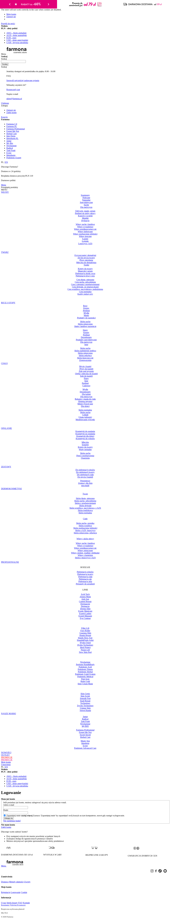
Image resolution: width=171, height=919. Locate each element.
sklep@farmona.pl (14, 98)
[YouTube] (165, 871)
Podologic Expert (13, 158)
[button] (85, 119)
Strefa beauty (12, 903)
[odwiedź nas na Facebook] (156, 871)
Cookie (24, 892)
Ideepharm (10, 155)
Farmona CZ (11, 124)
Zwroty (27, 882)
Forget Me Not (12, 131)
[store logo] (18, 54)
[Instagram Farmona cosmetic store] (152, 870)
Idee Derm (10, 136)
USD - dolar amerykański (17, 40)
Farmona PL (11, 126)
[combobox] (13, 61)
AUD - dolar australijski (16, 35)
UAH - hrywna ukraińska (17, 42)
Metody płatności (16, 882)
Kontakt (26, 903)
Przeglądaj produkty (9, 187)
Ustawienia (6, 764)
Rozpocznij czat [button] (13, 89)
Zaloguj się (11, 16)
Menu (3, 185)
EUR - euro (11, 38)
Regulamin (5, 905)
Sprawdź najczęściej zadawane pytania (22, 80)
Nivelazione (11, 146)
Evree (8, 153)
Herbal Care (11, 133)
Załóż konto (11, 112)
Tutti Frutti (10, 150)
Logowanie (15, 892)
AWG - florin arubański (16, 33)
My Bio (9, 143)
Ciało (85, 519)
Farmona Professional (15, 129)
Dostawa (5, 882)
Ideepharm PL (12, 138)
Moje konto (11, 14)
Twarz (85, 494)
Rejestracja (5, 892)
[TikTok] (160, 871)
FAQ (20, 903)
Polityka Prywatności (18, 905)
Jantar (8, 141)
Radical (9, 148)
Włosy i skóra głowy (85, 539)
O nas (3, 903)
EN (6, 162)
